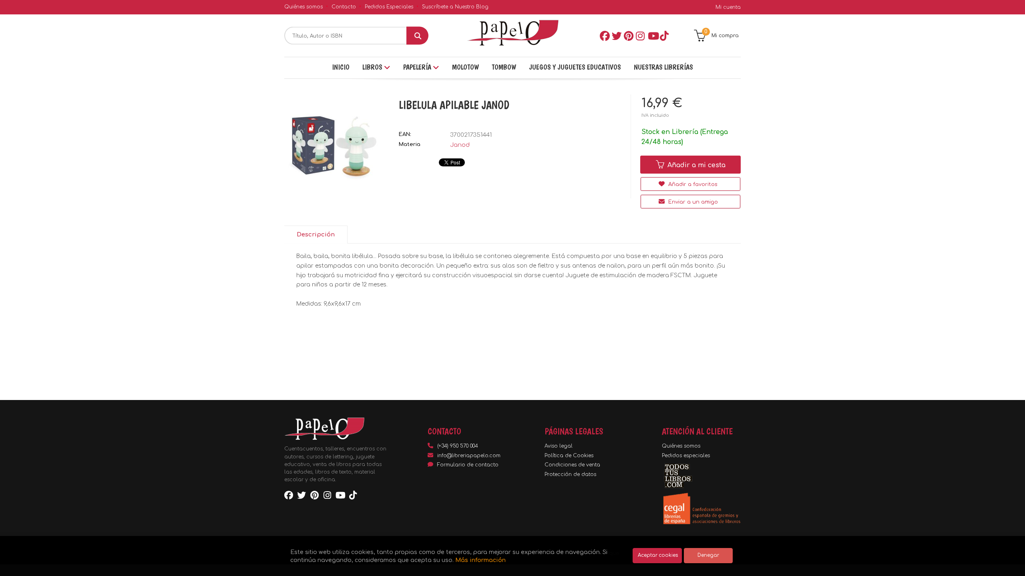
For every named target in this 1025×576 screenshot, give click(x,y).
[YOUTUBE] (652, 35)
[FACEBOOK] (604, 35)
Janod (460, 145)
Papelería (418, 67)
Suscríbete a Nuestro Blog (455, 7)
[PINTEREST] (628, 35)
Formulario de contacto (467, 465)
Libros (373, 67)
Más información (480, 560)
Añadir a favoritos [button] (692, 184)
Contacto (344, 7)
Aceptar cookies (658, 555)
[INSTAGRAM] (640, 35)
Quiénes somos (303, 7)
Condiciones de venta (572, 465)
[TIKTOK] (664, 35)
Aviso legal (559, 446)
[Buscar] (417, 36)
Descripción (316, 234)
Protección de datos (570, 474)
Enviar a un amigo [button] (692, 202)
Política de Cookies (569, 455)
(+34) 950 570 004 (457, 446)
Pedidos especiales (686, 455)
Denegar (708, 555)
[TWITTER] (616, 35)
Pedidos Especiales (389, 7)
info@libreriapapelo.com (468, 455)
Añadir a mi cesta (695, 165)
